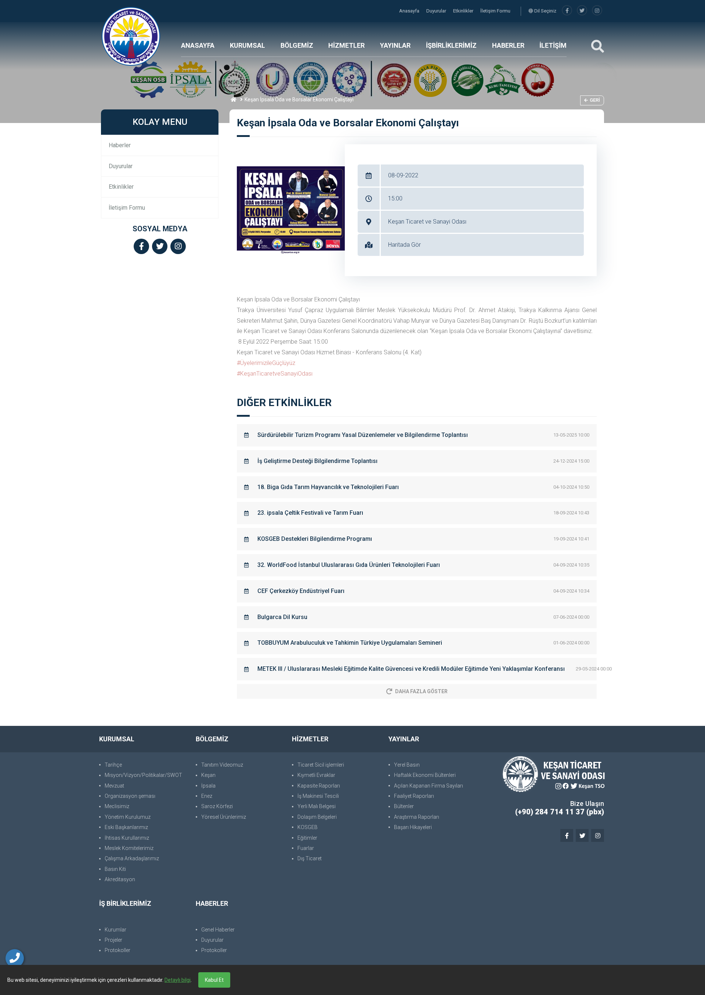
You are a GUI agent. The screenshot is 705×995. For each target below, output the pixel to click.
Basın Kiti (115, 869)
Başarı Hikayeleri (413, 827)
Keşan (208, 775)
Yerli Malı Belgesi (316, 806)
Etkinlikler (463, 11)
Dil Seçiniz (544, 11)
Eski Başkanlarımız (126, 827)
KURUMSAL (247, 45)
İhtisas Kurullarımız (127, 838)
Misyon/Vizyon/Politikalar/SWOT (143, 775)
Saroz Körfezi (217, 806)
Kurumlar (115, 930)
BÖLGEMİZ (297, 45)
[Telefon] (15, 958)
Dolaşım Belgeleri (317, 817)
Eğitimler (307, 838)
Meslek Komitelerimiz (129, 848)
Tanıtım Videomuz (222, 765)
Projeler (113, 940)
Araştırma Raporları (416, 817)
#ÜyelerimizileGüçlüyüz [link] (266, 362)
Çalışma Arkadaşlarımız (132, 858)
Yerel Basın (407, 765)
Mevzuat (114, 786)
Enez (206, 796)
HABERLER (508, 45)
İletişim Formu (495, 11)
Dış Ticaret (309, 858)
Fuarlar (305, 848)
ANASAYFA (197, 45)
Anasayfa (409, 11)
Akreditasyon (120, 879)
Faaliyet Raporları (414, 796)
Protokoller (117, 950)
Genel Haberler (218, 930)
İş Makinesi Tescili (318, 796)
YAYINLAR (395, 45)
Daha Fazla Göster (421, 691)
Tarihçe (113, 765)
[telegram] (582, 11)
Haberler (120, 145)
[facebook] (567, 11)
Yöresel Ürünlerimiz (223, 817)
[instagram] (597, 11)
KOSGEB (307, 827)
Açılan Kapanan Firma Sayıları (428, 786)
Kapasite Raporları (318, 786)
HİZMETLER (346, 45)
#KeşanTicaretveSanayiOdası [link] (274, 373)
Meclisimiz (117, 806)
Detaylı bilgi (177, 980)
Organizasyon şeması (130, 796)
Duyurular (436, 11)
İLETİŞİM (553, 45)
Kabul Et (214, 980)
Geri (595, 100)
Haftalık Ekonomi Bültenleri (425, 775)
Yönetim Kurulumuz (128, 817)
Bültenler (404, 806)
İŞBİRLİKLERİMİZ (451, 45)
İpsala (208, 786)
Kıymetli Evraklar (316, 775)
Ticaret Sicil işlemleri (320, 765)
